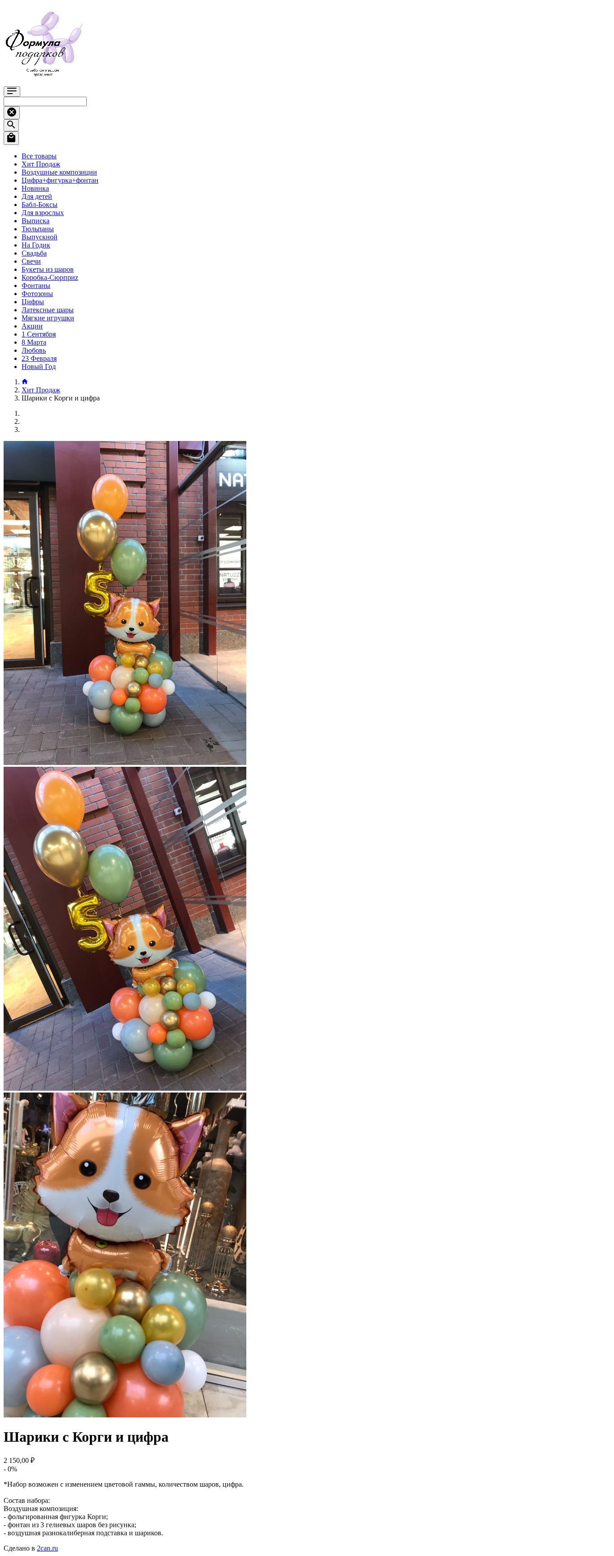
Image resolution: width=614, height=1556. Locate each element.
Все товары (39, 156)
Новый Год (39, 366)
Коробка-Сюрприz (50, 277)
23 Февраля (39, 358)
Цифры (33, 302)
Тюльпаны (38, 229)
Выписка (35, 221)
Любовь (34, 350)
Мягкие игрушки (48, 318)
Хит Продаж (41, 164)
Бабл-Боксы (40, 204)
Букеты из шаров (48, 269)
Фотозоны (37, 293)
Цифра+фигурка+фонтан (60, 180)
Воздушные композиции (59, 172)
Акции (32, 326)
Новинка (35, 188)
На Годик (36, 245)
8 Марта (34, 342)
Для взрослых (43, 212)
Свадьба (34, 253)
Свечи (31, 261)
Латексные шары (48, 310)
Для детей (37, 196)
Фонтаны (36, 285)
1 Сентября (39, 334)
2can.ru (47, 1548)
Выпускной (40, 237)
